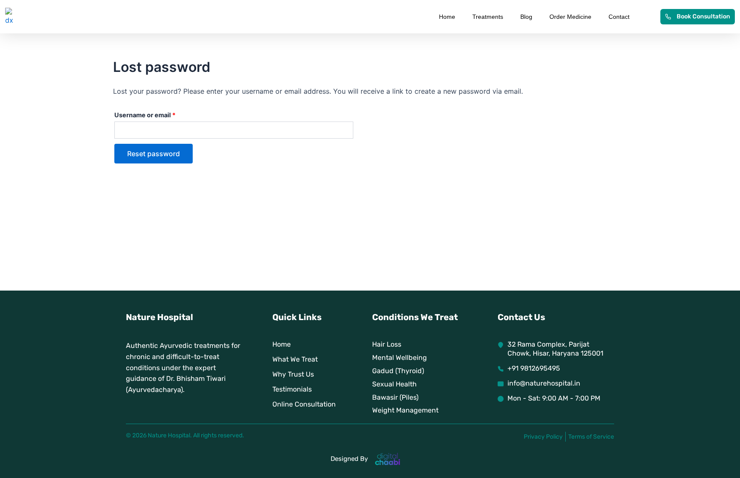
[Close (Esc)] (730, 9)
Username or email (158, 114)
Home (447, 16)
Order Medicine (570, 16)
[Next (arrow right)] (725, 239)
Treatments (487, 16)
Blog (526, 16)
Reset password (153, 153)
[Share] (711, 9)
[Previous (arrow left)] (15, 239)
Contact (619, 16)
